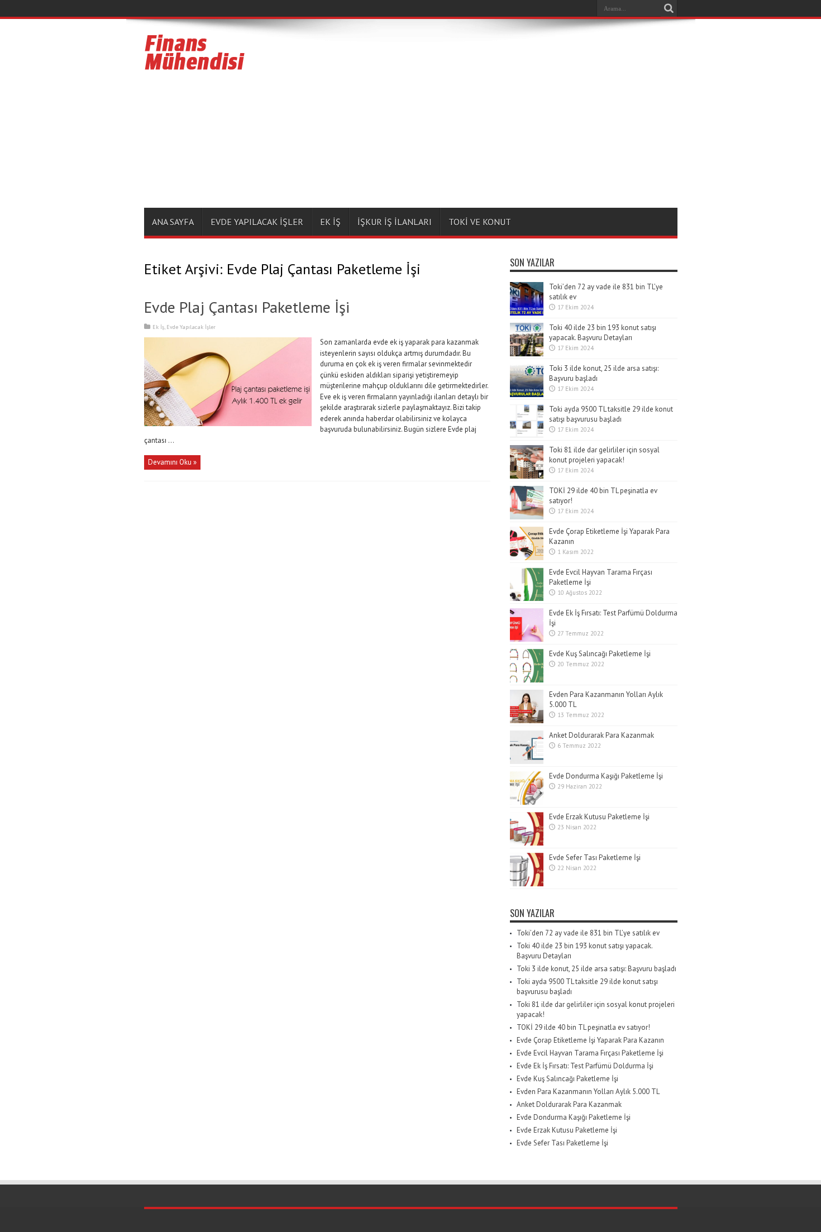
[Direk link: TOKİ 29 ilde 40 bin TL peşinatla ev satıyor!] (526, 517)
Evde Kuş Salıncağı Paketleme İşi (600, 653)
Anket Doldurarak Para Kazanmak (601, 735)
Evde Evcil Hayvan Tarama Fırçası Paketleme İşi (590, 1053)
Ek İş (330, 221)
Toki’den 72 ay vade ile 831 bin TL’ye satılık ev (588, 933)
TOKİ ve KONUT (479, 221)
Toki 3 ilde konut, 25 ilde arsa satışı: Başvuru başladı (596, 968)
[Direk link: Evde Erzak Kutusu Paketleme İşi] (526, 843)
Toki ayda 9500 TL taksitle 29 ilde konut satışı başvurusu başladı (611, 414)
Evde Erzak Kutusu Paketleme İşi (599, 817)
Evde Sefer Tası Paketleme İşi (595, 857)
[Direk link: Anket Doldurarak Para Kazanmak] (526, 761)
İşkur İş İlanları (394, 221)
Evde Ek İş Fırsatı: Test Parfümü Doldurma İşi (585, 1066)
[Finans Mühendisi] (195, 65)
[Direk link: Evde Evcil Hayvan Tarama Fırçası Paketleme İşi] (526, 598)
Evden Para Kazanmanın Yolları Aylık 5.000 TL (588, 1091)
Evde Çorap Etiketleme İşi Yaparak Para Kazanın (590, 1040)
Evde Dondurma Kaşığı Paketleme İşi (606, 776)
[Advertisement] (474, 115)
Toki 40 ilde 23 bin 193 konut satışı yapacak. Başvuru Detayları (602, 332)
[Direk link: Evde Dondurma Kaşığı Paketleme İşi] (526, 802)
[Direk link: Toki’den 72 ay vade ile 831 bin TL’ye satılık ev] (526, 313)
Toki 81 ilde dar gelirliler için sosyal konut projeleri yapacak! (604, 455)
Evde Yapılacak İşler (257, 221)
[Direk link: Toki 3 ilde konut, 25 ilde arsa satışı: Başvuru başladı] (526, 394)
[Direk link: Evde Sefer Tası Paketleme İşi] (526, 884)
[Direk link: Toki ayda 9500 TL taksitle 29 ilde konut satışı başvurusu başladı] (526, 435)
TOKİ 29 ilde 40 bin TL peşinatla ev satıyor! (583, 1027)
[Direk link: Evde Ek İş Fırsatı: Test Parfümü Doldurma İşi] (526, 639)
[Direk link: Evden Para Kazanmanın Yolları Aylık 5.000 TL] (526, 720)
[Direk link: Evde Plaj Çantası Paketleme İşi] (228, 423)
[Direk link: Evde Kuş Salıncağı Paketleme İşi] (526, 680)
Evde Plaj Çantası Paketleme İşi (247, 307)
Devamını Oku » (172, 462)
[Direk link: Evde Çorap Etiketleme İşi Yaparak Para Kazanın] (526, 557)
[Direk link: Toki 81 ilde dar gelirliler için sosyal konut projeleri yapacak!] (526, 476)
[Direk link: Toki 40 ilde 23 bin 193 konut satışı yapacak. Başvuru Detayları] (526, 354)
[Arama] (669, 8)
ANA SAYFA (173, 221)
